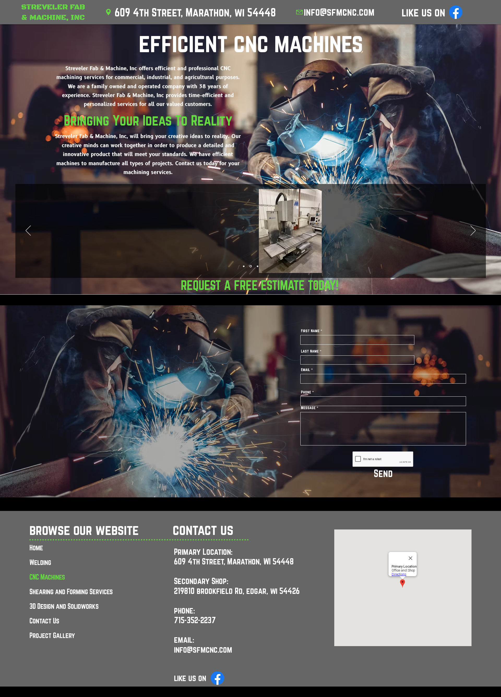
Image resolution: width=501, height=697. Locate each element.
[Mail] (299, 12)
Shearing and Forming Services (71, 591)
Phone (306, 392)
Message (308, 408)
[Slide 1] (243, 266)
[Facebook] (456, 12)
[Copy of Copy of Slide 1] (257, 266)
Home (36, 548)
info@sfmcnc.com (339, 12)
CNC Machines (47, 577)
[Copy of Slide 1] (250, 266)
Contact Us (44, 621)
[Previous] (28, 230)
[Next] (473, 230)
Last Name (310, 351)
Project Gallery (52, 635)
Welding (40, 562)
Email (305, 370)
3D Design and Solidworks (64, 606)
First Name (310, 331)
